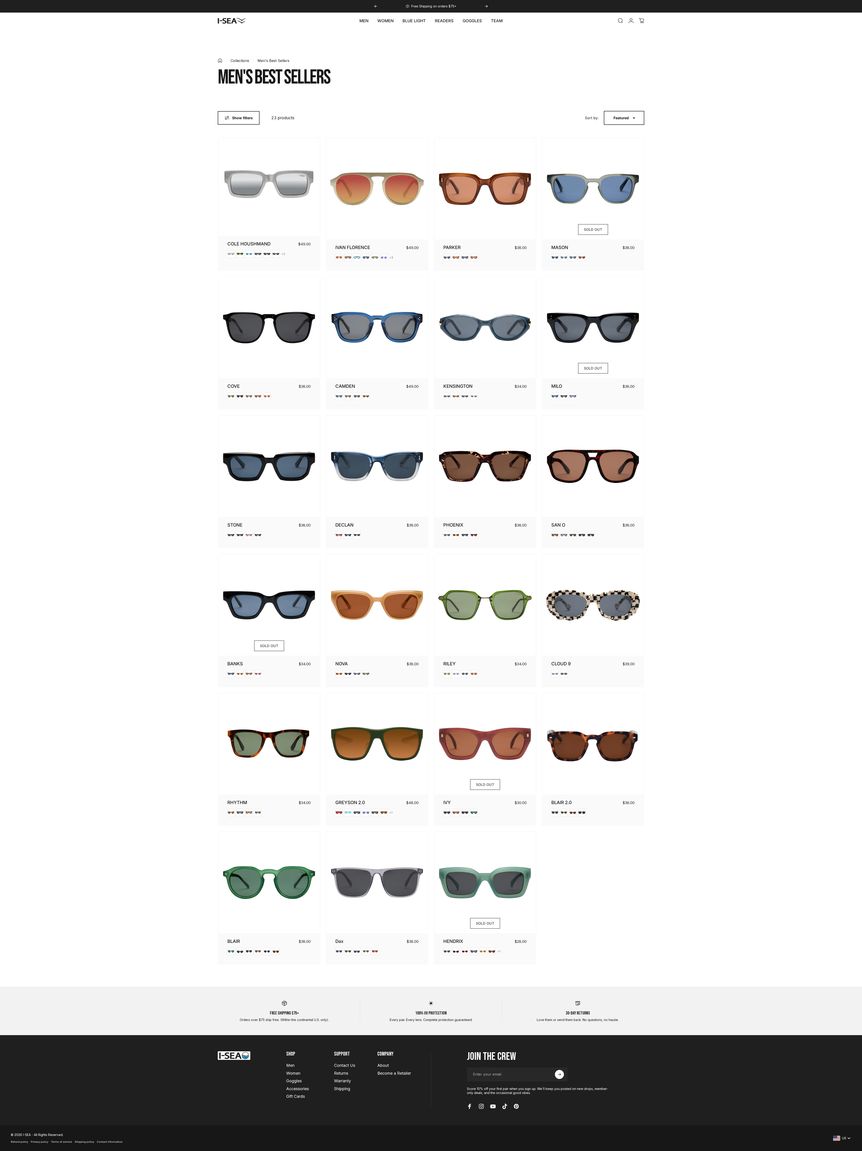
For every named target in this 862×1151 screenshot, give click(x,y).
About (383, 1065)
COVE (233, 386)
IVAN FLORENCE (352, 247)
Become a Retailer (394, 1073)
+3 (391, 257)
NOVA (341, 663)
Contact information (110, 1141)
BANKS (235, 663)
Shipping (342, 1088)
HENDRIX (453, 941)
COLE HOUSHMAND (248, 244)
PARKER (452, 247)
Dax (339, 941)
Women (293, 1073)
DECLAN (344, 525)
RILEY (449, 663)
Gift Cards (295, 1096)
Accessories (297, 1088)
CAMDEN (345, 386)
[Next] (486, 6)
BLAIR (233, 941)
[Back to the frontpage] (220, 60)
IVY (447, 802)
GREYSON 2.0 (350, 802)
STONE (234, 525)
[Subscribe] (559, 1074)
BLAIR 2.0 (561, 802)
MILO (556, 386)
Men (290, 1065)
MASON (559, 247)
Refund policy (19, 1141)
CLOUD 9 (561, 663)
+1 (391, 812)
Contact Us (344, 1065)
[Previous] (376, 6)
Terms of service (61, 1141)
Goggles (294, 1080)
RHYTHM (237, 802)
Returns (341, 1073)
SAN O (558, 525)
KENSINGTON (458, 386)
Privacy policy (39, 1141)
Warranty (342, 1080)
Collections (240, 60)
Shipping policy (84, 1141)
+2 (283, 254)
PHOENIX (453, 525)
